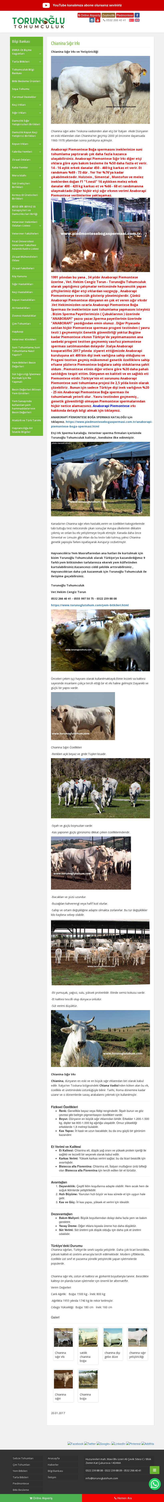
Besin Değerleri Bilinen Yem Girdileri (26, 391)
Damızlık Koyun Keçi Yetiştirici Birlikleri (24, 134)
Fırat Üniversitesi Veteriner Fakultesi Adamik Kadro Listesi (25, 244)
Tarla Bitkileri (21, 61)
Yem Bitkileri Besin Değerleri (24, 364)
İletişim (52, 1477)
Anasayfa (54, 1458)
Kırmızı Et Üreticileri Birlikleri (25, 197)
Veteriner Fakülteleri (25, 233)
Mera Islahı (19, 175)
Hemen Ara (124, 1498)
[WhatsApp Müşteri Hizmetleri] (155, 1484)
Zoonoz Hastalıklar (24, 315)
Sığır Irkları (19, 112)
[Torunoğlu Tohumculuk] (39, 22)
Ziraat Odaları (21, 159)
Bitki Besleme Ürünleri (26, 81)
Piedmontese (125, 15)
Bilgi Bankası (21, 41)
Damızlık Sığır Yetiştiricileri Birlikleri (26, 122)
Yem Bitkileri (20, 1471)
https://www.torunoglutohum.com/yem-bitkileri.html (90, 605)
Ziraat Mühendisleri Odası (25, 258)
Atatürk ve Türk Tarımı (26, 420)
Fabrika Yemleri (22, 151)
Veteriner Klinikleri (24, 339)
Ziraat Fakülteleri (23, 268)
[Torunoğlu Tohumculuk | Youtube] (97, 20)
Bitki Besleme (21, 1490)
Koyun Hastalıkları (23, 300)
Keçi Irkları (19, 104)
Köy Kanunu (19, 276)
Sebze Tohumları (23, 1458)
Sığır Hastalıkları (22, 284)
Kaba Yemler (20, 167)
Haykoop (17, 331)
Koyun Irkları (20, 144)
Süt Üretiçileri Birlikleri (21, 185)
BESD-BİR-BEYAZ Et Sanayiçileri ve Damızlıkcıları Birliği (25, 210)
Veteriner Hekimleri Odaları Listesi (24, 223)
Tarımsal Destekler (24, 97)
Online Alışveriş (90, 15)
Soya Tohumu (20, 89)
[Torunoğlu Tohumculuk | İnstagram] (91, 20)
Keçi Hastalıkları (22, 292)
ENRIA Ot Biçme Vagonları (22, 52)
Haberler (53, 1464)
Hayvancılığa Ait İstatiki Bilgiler (22, 430)
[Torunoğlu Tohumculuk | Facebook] (137, 15)
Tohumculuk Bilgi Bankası (23, 71)
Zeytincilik (108, 15)
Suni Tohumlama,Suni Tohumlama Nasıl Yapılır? (26, 351)
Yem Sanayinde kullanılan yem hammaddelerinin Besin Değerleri (23, 406)
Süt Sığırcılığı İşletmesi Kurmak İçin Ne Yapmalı (26, 377)
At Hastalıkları (21, 308)
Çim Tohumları (21, 323)
